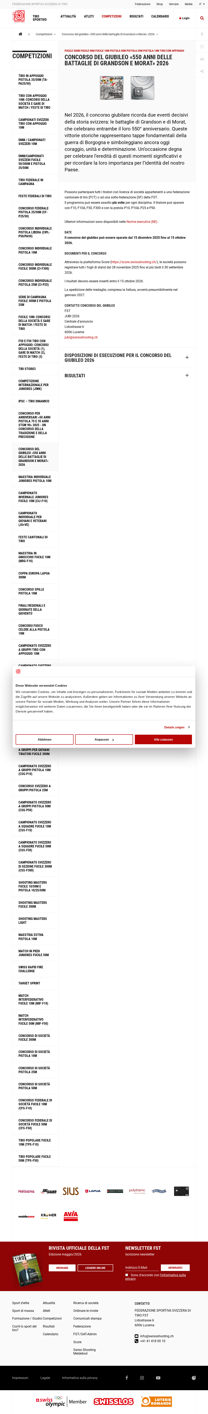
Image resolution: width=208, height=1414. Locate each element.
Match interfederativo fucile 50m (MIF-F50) (33, 1019)
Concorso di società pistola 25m (34, 1070)
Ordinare (62, 1268)
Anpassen (102, 739)
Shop (159, 4)
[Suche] (202, 18)
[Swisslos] (117, 1402)
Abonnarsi (175, 1267)
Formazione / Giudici (27, 1318)
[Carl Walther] (159, 1191)
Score (77, 1342)
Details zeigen (174, 727)
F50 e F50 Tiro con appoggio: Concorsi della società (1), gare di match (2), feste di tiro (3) (33, 349)
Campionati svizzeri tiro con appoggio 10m (33, 123)
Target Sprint (29, 983)
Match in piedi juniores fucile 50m (33, 953)
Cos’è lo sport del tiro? (24, 1328)
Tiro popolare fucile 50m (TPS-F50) (34, 1158)
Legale (45, 1378)
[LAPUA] (93, 1191)
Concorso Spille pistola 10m (31, 591)
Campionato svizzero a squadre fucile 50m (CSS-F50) (34, 846)
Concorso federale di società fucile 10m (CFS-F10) (35, 1104)
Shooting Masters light (32, 921)
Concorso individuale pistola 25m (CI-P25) (35, 283)
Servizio (174, 4)
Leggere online (95, 1268)
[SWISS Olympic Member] (64, 1402)
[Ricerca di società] (202, 34)
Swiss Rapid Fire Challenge (30, 969)
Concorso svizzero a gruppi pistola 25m (34, 788)
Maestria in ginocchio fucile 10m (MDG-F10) (34, 557)
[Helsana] (26, 1191)
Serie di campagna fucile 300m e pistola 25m (34, 301)
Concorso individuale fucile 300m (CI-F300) (35, 266)
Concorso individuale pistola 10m (35, 250)
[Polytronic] (137, 1191)
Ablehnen (44, 739)
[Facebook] (126, 1378)
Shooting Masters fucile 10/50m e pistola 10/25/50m (32, 886)
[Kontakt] (202, 46)
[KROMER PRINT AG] (49, 1216)
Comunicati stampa (87, 1318)
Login (186, 18)
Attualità (68, 16)
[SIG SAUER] (49, 1191)
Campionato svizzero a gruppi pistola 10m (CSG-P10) (34, 770)
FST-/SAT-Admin (85, 1334)
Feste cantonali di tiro (33, 539)
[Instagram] (142, 1378)
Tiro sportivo (40, 18)
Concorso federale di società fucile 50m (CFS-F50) (35, 1124)
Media (189, 4)
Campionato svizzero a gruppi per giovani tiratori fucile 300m (34, 750)
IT (200, 4)
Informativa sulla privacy (80, 1378)
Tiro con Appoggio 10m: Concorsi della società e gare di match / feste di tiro (34, 101)
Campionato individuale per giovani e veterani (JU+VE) (32, 519)
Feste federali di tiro (35, 196)
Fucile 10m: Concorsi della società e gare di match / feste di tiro (34, 323)
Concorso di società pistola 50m (34, 1086)
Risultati (136, 16)
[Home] (20, 34)
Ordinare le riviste (85, 1311)
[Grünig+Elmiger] (115, 1191)
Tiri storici (27, 369)
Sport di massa (23, 1311)
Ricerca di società (86, 1303)
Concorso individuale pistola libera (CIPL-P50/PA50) (35, 232)
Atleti (89, 16)
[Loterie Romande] (156, 1402)
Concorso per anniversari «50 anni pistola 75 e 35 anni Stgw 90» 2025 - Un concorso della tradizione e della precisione (34, 425)
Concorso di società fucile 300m (34, 1038)
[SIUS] (71, 1191)
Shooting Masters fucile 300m (32, 904)
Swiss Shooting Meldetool (84, 1351)
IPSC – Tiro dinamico (33, 401)
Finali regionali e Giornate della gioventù (31, 609)
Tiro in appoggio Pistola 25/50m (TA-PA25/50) (33, 79)
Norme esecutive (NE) (142, 222)
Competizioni (111, 16)
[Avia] (71, 1216)
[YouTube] (158, 1378)
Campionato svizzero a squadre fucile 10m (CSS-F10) (34, 826)
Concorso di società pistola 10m (34, 1054)
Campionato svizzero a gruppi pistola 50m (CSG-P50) (34, 806)
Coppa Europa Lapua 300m (34, 575)
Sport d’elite (20, 1303)
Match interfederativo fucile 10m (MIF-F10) (33, 999)
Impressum (20, 1378)
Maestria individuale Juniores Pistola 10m (34, 479)
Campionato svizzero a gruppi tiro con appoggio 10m (34, 649)
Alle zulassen (163, 739)
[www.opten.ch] (194, 1378)
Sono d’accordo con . (155, 1277)
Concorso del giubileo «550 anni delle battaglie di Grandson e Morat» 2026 (108, 34)
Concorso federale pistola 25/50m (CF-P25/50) (33, 212)
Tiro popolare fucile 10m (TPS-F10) (34, 1142)
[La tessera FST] (181, 1191)
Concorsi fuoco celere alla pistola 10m (34, 629)
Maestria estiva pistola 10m (30, 937)
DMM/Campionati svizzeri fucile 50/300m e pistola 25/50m (31, 162)
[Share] (202, 71)
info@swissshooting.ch (156, 1336)
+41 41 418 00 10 (152, 1341)
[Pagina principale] (20, 16)
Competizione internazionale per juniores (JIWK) (33, 385)
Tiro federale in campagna (30, 182)
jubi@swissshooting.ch (81, 337)
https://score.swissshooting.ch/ (134, 262)
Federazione (142, 4)
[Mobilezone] (26, 1216)
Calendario (160, 16)
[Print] (202, 59)
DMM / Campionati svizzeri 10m (31, 142)
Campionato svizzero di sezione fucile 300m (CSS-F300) (35, 866)
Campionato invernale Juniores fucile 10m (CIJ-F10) (33, 497)
